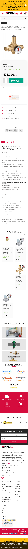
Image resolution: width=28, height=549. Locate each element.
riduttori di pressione (14, 356)
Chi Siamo (4, 484)
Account (17, 494)
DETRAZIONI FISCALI (6, 499)
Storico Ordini (18, 496)
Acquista (17, 81)
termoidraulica (14, 332)
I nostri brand (14, 417)
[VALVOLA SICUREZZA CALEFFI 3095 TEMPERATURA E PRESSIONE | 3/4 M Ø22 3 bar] (7, 241)
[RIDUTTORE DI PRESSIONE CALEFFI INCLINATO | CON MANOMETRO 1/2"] (20, 241)
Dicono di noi (4, 490)
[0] (26, 14)
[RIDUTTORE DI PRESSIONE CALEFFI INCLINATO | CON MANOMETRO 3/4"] (7, 297)
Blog (3, 508)
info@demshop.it (6, 467)
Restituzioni (17, 488)
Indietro (3, 23)
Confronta (15, 87)
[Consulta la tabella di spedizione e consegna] (19, 69)
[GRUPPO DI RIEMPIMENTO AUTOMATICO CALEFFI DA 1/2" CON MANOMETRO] (20, 269)
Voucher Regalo (5, 512)
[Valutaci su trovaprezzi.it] (14, 97)
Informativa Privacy (6, 497)
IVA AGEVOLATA (5, 501)
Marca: (4, 64)
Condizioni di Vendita (6, 495)
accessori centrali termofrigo (14, 344)
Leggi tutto (7, 463)
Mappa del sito (18, 486)
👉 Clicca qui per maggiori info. (17, 6)
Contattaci (17, 484)
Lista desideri (22, 87)
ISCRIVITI (14, 441)
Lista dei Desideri (18, 498)
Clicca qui (20, 547)
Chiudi (25, 543)
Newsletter (17, 500)
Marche (3, 510)
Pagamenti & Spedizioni (7, 493)
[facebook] (2, 477)
